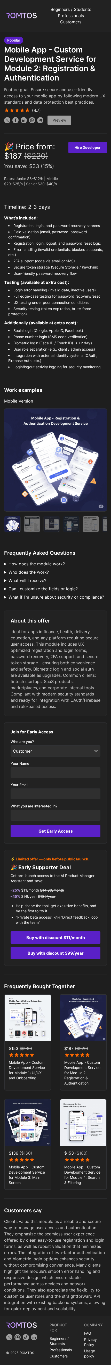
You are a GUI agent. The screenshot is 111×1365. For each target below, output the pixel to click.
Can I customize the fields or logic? (43, 588)
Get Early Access (55, 831)
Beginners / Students (71, 9)
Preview (59, 120)
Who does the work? (29, 572)
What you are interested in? (34, 806)
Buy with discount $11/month (55, 937)
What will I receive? (27, 580)
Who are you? (22, 741)
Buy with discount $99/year (56, 953)
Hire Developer (88, 147)
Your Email (19, 784)
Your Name (20, 763)
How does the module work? (37, 563)
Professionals (71, 15)
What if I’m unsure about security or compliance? (56, 597)
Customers (70, 21)
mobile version (18, 401)
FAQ (87, 1333)
